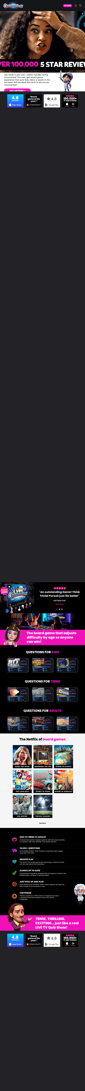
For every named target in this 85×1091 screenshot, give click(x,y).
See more (42, 823)
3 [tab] (62, 609)
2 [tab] (59, 609)
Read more (59, 604)
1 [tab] (57, 609)
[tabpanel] (42, 100)
